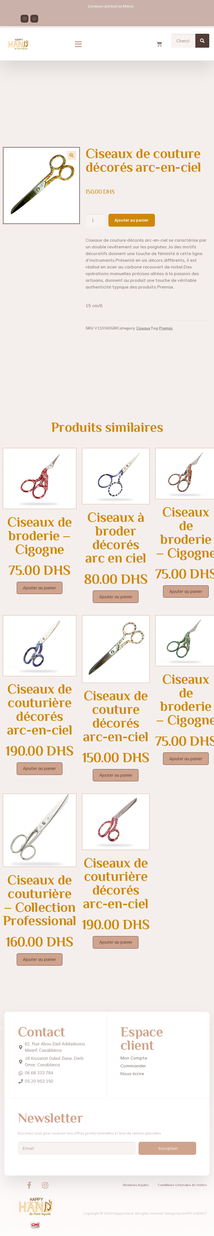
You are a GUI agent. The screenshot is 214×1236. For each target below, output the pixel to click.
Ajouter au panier (132, 220)
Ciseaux (143, 328)
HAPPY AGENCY (194, 1213)
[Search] (202, 41)
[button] (78, 44)
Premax (166, 328)
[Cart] (159, 44)
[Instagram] (24, 19)
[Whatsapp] (34, 19)
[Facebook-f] (29, 1185)
